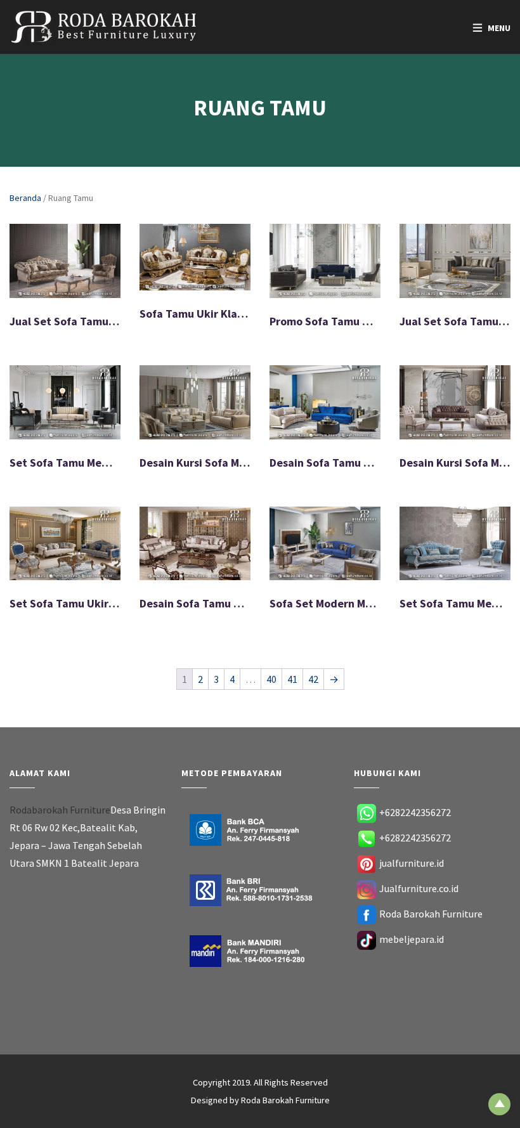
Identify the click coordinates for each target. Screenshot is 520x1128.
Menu (499, 28)
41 (292, 679)
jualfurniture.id (411, 863)
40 (271, 679)
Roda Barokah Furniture (431, 913)
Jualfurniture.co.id (418, 888)
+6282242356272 (415, 812)
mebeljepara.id (411, 939)
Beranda (25, 198)
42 (313, 679)
